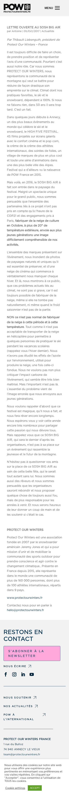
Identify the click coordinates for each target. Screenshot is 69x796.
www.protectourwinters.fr (25, 597)
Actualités (48, 31)
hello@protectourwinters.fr (25, 610)
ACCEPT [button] (35, 788)
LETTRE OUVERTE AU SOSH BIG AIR (33, 27)
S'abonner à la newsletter (26, 653)
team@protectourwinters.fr (22, 754)
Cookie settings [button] (15, 788)
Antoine (17, 31)
